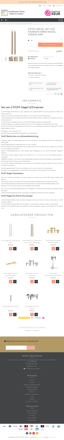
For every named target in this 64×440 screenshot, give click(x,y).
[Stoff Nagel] (59, 51)
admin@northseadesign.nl (32, 368)
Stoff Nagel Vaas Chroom (11, 306)
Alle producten (32, 420)
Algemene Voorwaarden (32, 394)
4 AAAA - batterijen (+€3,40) (37, 75)
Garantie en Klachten (32, 401)
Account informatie (32, 410)
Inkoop (32, 396)
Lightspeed (39, 437)
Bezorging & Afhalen (32, 387)
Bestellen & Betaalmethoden (32, 384)
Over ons (32, 380)
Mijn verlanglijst (32, 417)
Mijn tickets (32, 415)
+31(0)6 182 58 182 (32, 363)
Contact (32, 382)
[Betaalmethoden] (4, 426)
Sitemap (32, 399)
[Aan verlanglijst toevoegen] (28, 40)
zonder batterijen (34, 77)
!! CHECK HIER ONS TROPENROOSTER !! (31, 2)
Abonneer (31, 347)
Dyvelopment (52, 437)
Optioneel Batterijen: (35, 73)
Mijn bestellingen (32, 413)
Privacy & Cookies (32, 389)
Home (4, 23)
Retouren (32, 391)
